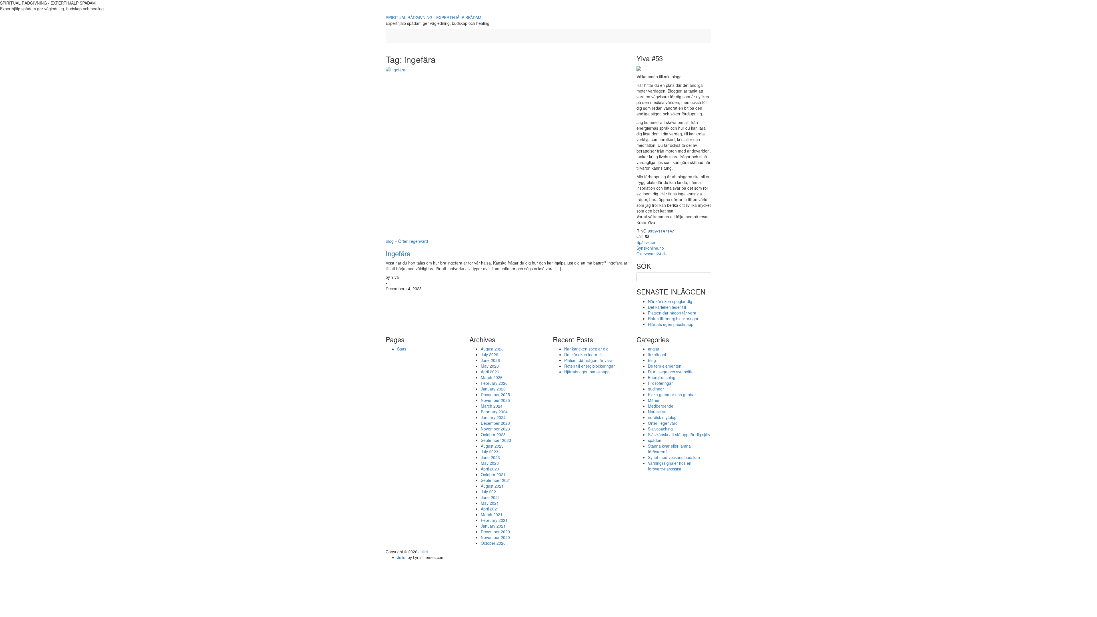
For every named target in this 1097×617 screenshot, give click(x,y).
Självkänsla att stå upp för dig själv (679, 434)
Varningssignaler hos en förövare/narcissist (669, 466)
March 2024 (492, 406)
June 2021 (490, 497)
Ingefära (398, 253)
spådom (655, 440)
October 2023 (493, 434)
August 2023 (492, 446)
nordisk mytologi (662, 417)
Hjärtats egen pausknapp (670, 324)
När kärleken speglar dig (670, 301)
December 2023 (495, 423)
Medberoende (660, 406)
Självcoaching (660, 429)
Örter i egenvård (413, 241)
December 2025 (495, 394)
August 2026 (492, 349)
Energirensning (661, 377)
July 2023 (489, 451)
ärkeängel (657, 354)
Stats (401, 349)
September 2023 (496, 440)
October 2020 (493, 543)
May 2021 (490, 503)
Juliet (423, 551)
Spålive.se (645, 242)
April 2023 (490, 469)
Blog (390, 241)
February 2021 (494, 520)
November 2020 (495, 537)
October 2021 (493, 474)
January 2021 (493, 526)
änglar (653, 349)
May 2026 (490, 366)
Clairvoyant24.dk (651, 254)
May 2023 (490, 463)
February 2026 (494, 383)
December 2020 (495, 531)
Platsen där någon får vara (672, 313)
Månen (654, 400)
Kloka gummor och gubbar (672, 394)
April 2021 (490, 509)
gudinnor (656, 389)
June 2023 (490, 457)
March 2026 (492, 377)
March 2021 (492, 514)
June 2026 (490, 360)
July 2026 (489, 354)
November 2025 (495, 400)
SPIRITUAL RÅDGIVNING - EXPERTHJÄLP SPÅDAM (433, 17)
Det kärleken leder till (667, 307)
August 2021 (492, 486)
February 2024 (494, 411)
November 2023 (495, 429)
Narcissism (658, 411)
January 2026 (493, 389)
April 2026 (490, 371)
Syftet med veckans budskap (674, 457)
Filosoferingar (660, 383)
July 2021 (489, 491)
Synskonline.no (650, 248)
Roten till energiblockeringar (673, 318)
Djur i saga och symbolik (670, 371)
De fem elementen (664, 366)
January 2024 (493, 417)
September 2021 (496, 480)
